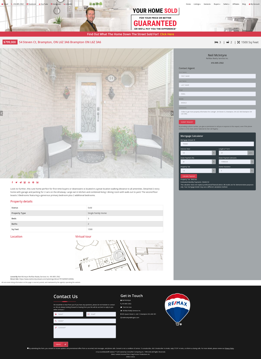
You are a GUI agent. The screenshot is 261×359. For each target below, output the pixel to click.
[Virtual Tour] (33, 182)
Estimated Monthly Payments (195, 182)
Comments (182, 108)
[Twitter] (16, 182)
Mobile (181, 99)
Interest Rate (185, 149)
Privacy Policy (229, 348)
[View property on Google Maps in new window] (41, 255)
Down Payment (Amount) (227, 158)
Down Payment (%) (187, 158)
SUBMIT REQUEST (187, 122)
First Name (183, 72)
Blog (244, 4)
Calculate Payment (189, 176)
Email (180, 90)
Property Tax (185, 167)
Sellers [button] (225, 4)
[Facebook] (12, 182)
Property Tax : (189, 179)
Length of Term (224, 149)
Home (188, 4)
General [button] (207, 4)
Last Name (182, 81)
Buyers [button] (216, 4)
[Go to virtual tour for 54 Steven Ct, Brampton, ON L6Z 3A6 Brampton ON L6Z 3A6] (119, 255)
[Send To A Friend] (20, 182)
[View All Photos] (37, 182)
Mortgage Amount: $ (188, 140)
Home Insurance (224, 167)
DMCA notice (130, 357)
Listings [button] (197, 4)
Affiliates (236, 4)
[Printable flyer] (29, 182)
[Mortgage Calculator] (24, 182)
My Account (254, 4)
